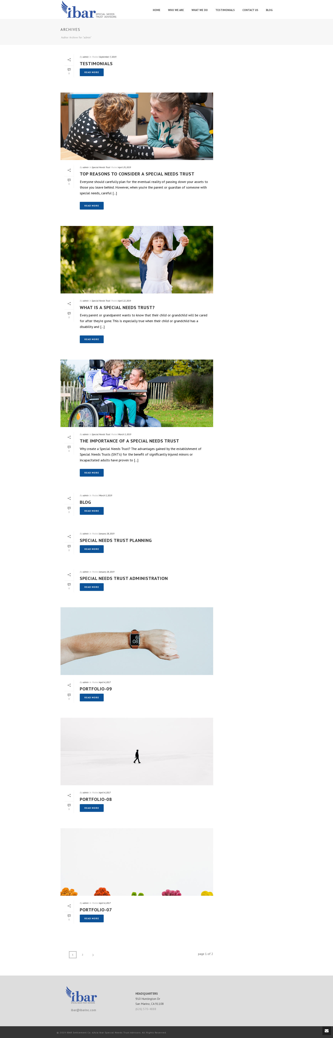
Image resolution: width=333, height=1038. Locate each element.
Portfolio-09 (96, 689)
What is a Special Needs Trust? (117, 307)
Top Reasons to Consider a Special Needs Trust (137, 174)
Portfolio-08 (96, 799)
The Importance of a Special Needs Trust (129, 441)
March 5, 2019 (124, 434)
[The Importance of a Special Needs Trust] (137, 393)
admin (85, 56)
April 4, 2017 (105, 682)
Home (156, 10)
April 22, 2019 (124, 300)
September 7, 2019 (107, 56)
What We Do (200, 10)
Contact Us (250, 10)
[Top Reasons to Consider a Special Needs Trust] (137, 126)
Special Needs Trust (101, 167)
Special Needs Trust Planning (116, 540)
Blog (269, 10)
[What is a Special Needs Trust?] (137, 259)
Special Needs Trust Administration (124, 578)
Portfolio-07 (96, 910)
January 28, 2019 (106, 533)
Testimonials (225, 10)
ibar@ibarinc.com (83, 1010)
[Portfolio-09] (137, 641)
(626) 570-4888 (145, 1009)
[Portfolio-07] (137, 862)
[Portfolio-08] (137, 751)
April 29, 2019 (124, 167)
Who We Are (176, 10)
